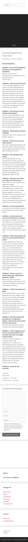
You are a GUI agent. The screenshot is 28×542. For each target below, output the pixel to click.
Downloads (6, 499)
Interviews (5, 373)
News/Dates (6, 492)
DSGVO (5, 533)
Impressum (6, 531)
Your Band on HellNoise (11, 477)
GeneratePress (23, 539)
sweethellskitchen (8, 521)
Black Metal (6, 375)
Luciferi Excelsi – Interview (10, 380)
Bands (5, 494)
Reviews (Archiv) (8, 504)
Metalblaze (6, 518)
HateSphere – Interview (9, 378)
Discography (7, 497)
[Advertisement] (14, 28)
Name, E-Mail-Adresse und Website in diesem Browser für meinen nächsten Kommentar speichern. (13, 427)
